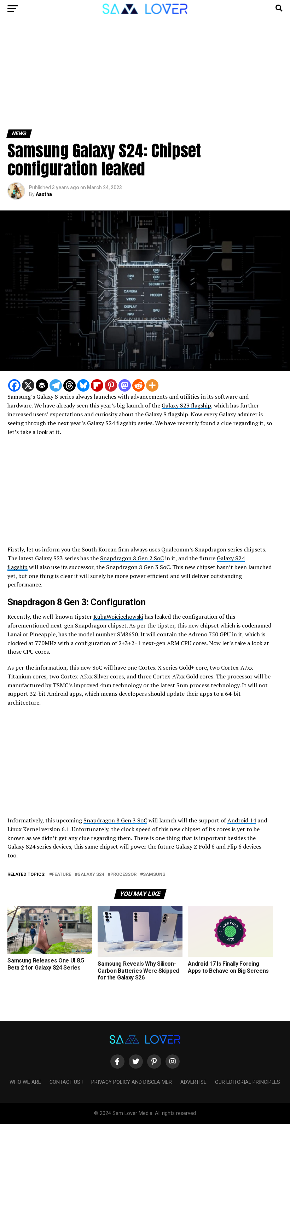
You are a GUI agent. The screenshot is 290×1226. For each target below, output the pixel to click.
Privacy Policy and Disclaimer (131, 1082)
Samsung (154, 874)
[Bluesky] (83, 385)
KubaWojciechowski (118, 616)
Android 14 (241, 820)
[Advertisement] (145, 77)
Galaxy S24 (90, 874)
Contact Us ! (66, 1082)
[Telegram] (56, 385)
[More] (152, 385)
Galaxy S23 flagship (186, 405)
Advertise (193, 1082)
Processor (123, 874)
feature (61, 874)
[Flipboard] (97, 385)
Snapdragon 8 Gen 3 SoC (115, 820)
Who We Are (25, 1082)
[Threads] (69, 385)
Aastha (44, 194)
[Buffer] (42, 385)
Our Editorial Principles (247, 1082)
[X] (28, 385)
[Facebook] (14, 385)
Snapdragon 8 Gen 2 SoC (132, 558)
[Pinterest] (111, 385)
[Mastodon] (124, 385)
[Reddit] (138, 385)
